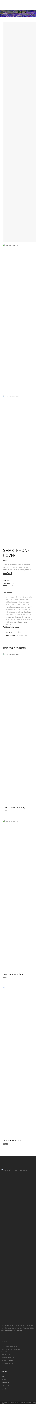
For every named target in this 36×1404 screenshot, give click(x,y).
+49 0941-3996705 (8, 1357)
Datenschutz (6, 1386)
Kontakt (4, 1389)
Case (9, 586)
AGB (3, 1376)
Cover (14, 586)
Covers (14, 583)
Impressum (5, 1383)
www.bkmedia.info (7, 1363)
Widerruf (4, 1380)
